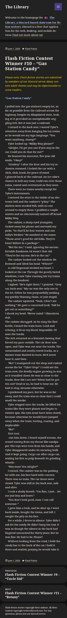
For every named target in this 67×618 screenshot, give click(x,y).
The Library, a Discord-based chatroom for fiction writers (33, 22)
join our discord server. (34, 613)
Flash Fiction (31, 48)
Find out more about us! (28, 35)
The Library (17, 6)
